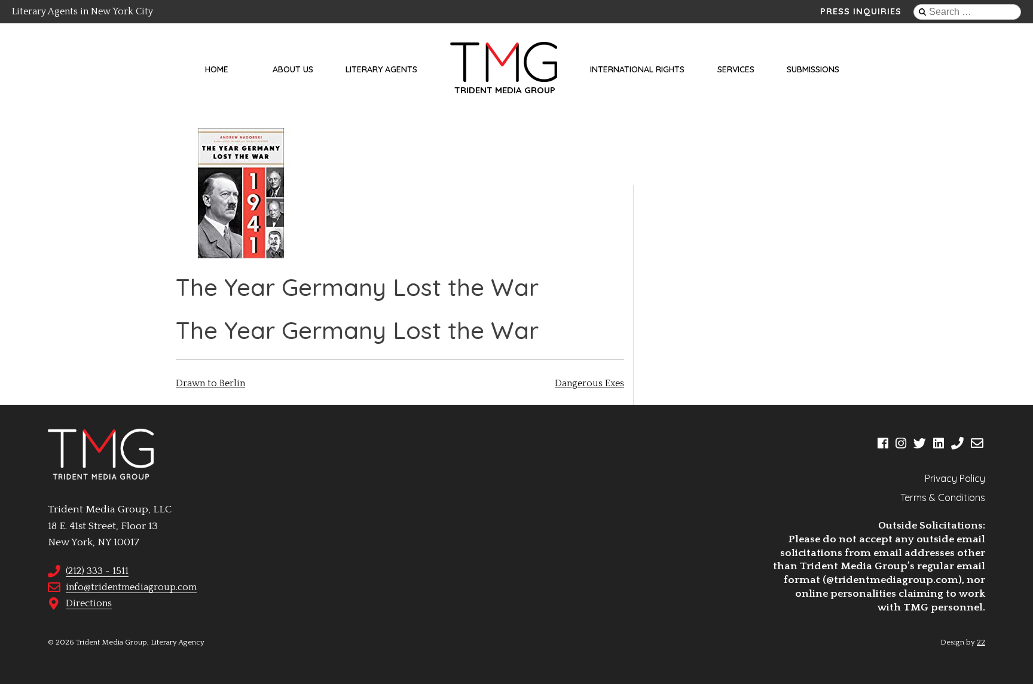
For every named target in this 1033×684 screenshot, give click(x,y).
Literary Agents (381, 69)
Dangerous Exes (589, 383)
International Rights (637, 69)
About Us (293, 69)
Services (735, 69)
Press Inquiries (860, 11)
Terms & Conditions (942, 497)
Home (216, 69)
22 (981, 642)
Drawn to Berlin (210, 383)
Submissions (813, 69)
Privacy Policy (955, 478)
